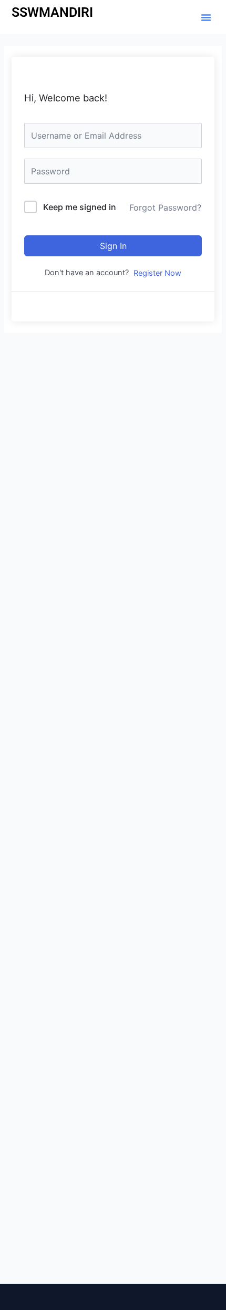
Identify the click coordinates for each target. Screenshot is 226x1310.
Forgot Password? (165, 207)
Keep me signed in (79, 207)
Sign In (113, 246)
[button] (206, 17)
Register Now (157, 273)
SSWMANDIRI (52, 12)
